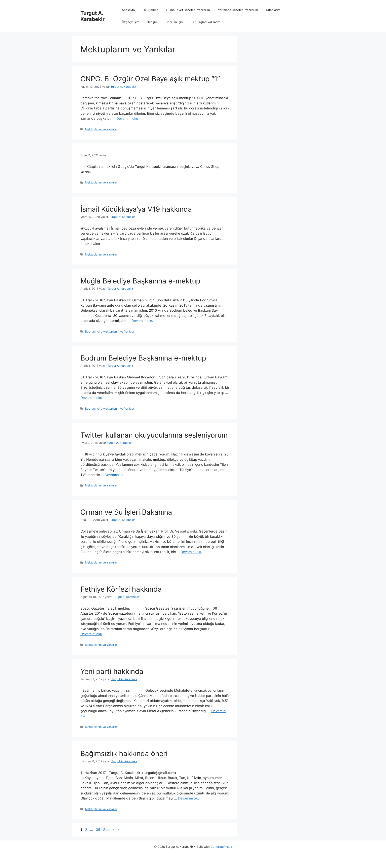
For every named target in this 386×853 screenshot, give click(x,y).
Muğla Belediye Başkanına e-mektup (140, 281)
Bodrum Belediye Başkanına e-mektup (143, 358)
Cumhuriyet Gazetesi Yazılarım (188, 10)
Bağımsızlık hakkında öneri (123, 753)
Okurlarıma (150, 10)
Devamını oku (127, 118)
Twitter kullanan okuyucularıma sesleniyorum (154, 435)
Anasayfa (128, 10)
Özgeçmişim (130, 22)
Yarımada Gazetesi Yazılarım (238, 10)
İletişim (152, 22)
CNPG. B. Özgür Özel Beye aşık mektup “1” (150, 78)
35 (98, 830)
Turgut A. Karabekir (92, 16)
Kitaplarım (273, 10)
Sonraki (111, 830)
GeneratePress (221, 847)
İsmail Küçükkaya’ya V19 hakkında (136, 209)
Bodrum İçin (174, 22)
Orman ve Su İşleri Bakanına (126, 512)
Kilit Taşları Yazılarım (205, 22)
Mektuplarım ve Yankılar (101, 129)
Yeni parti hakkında (111, 671)
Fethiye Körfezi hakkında (121, 589)
